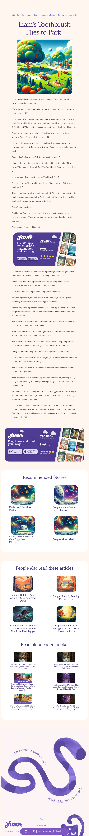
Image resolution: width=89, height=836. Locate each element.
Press (41, 819)
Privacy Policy (41, 825)
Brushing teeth (48, 15)
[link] (22, 258)
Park (29, 15)
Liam (36, 15)
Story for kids (18, 15)
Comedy (61, 15)
